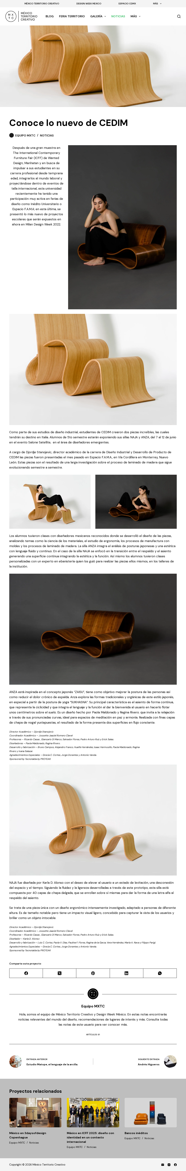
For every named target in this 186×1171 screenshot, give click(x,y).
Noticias (118, 16)
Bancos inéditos (136, 1133)
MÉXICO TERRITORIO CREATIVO (42, 3)
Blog (50, 16)
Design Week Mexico (88, 3)
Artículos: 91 (93, 1034)
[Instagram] (169, 1164)
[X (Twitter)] (59, 973)
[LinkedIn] (126, 973)
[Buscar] (179, 16)
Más (155, 3)
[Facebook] (26, 973)
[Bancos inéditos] (151, 1112)
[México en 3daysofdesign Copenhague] (35, 1112)
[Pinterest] (93, 973)
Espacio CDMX (127, 3)
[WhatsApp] (160, 973)
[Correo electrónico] (162, 1164)
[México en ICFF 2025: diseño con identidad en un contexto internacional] (93, 1112)
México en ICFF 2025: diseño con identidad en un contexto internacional (90, 1137)
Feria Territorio (72, 16)
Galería (96, 16)
